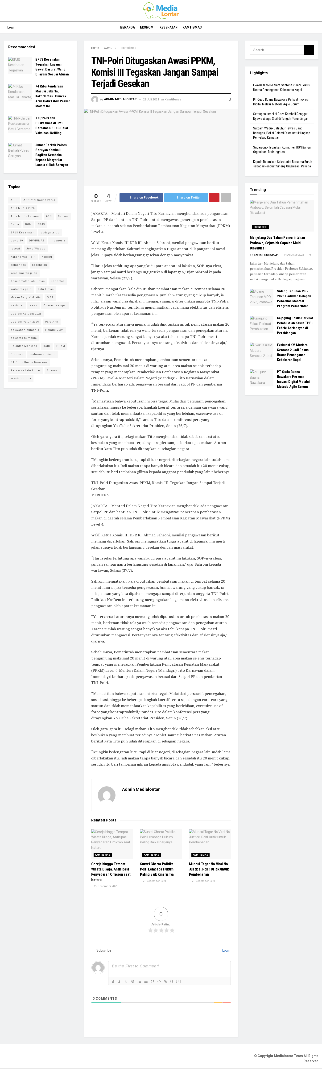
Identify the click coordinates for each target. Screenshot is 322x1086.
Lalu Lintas (46, 289)
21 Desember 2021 (154, 881)
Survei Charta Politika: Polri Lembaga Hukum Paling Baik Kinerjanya (157, 869)
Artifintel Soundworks (39, 200)
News (33, 305)
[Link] (165, 981)
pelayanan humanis (25, 330)
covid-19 (17, 240)
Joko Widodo (35, 248)
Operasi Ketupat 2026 (26, 313)
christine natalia (266, 254)
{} (171, 981)
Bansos (63, 216)
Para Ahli (51, 321)
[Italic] (119, 981)
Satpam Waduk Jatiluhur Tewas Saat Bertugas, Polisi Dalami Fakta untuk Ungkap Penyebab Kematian (281, 132)
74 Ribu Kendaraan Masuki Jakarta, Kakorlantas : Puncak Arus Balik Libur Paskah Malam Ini (52, 96)
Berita (15, 224)
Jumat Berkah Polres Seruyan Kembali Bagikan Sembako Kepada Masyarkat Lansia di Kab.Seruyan (51, 155)
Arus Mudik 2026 (23, 208)
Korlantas (58, 281)
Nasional (17, 305)
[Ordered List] (139, 981)
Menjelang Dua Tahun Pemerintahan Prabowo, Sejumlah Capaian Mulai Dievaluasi (277, 242)
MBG (50, 297)
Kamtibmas (192, 27)
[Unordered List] (146, 981)
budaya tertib (50, 232)
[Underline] (126, 981)
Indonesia (58, 240)
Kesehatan (169, 27)
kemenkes (18, 264)
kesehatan (39, 264)
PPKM (60, 346)
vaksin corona (21, 378)
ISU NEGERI (261, 227)
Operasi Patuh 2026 (25, 321)
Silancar (53, 370)
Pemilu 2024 (54, 330)
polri (46, 346)
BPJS (41, 224)
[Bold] (113, 981)
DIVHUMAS (37, 240)
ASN (49, 216)
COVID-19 (110, 48)
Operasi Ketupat (55, 305)
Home (95, 48)
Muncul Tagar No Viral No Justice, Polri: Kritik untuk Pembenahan (209, 869)
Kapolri (47, 256)
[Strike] (132, 981)
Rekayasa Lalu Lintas (26, 370)
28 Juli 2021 (151, 99)
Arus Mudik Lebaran (25, 216)
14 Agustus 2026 (293, 254)
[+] (178, 981)
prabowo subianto (42, 354)
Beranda (127, 27)
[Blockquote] (152, 981)
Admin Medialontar (120, 99)
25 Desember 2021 (105, 886)
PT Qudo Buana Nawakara (29, 362)
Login (11, 27)
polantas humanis (24, 338)
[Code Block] (159, 981)
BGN (28, 224)
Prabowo (17, 354)
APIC (14, 200)
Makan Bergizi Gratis (26, 297)
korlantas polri (21, 289)
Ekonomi (147, 27)
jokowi (15, 248)
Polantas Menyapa (24, 346)
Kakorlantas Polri (23, 256)
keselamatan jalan (24, 273)
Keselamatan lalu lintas (28, 281)
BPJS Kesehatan (22, 232)
